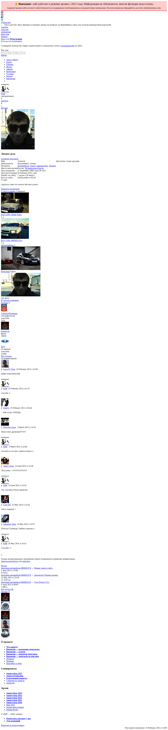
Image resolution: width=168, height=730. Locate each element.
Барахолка (10, 78)
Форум (9, 76)
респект (4, 108)
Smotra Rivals (12, 710)
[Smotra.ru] (5, 329)
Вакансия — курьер (15, 652)
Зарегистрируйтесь (9, 561)
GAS (5, 505)
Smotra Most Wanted (15, 707)
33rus (13, 524)
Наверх (4, 36)
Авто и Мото (12, 60)
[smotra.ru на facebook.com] (2, 17)
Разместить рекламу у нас (18, 718)
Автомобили (23, 166)
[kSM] (5, 91)
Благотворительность (16, 678)
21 (9, 580)
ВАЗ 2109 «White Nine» (11, 215)
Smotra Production (14, 676)
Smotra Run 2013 (14, 695)
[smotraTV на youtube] (2, 12)
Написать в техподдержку (12, 725)
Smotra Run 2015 (14, 673)
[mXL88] (5, 637)
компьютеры (42, 166)
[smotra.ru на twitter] (2, 20)
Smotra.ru (5, 331)
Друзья (4, 592)
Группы (4, 303)
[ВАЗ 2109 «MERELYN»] (15, 238)
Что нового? (12, 647)
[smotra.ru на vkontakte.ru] (2, 15)
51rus (13, 369)
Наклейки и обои (14, 663)
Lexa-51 (6, 369)
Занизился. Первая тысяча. (46, 575)
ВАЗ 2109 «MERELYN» (11, 240)
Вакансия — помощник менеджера (23, 649)
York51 (6, 408)
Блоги (9, 62)
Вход (3, 39)
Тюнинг (52, 166)
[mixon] (5, 610)
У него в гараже (8, 191)
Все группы (6, 356)
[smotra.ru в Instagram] (6, 22)
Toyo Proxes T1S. (41, 582)
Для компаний (13, 721)
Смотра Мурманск (9, 313)
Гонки (32, 166)
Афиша (9, 69)
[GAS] (5, 502)
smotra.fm (10, 683)
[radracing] (5, 522)
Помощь (10, 661)
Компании (11, 71)
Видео (9, 67)
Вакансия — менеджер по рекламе (22, 656)
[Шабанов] (5, 619)
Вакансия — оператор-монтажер (21, 654)
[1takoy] (5, 464)
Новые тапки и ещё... (43, 568)
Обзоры (9, 64)
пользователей (67, 46)
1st (2, 298)
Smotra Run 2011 (14, 700)
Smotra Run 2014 (14, 693)
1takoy (6, 466)
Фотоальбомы (7, 245)
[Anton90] (5, 601)
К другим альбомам (10, 300)
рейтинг (4, 101)
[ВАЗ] (5, 344)
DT (9, 505)
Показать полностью (10, 189)
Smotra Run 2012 (14, 698)
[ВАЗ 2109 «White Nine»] (15, 212)
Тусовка (10, 74)
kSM (3, 94)
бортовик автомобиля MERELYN (16, 568)
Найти (4, 55)
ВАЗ (3, 347)
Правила (10, 659)
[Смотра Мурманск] (4, 311)
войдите (26, 561)
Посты (4, 566)
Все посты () (7, 589)
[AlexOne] (5, 425)
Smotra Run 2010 (14, 702)
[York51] (5, 405)
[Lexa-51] (5, 367)
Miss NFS (10, 705)
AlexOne (7, 427)
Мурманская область (34, 168)
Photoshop (5, 271)
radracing (7, 524)
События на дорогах (15, 680)
